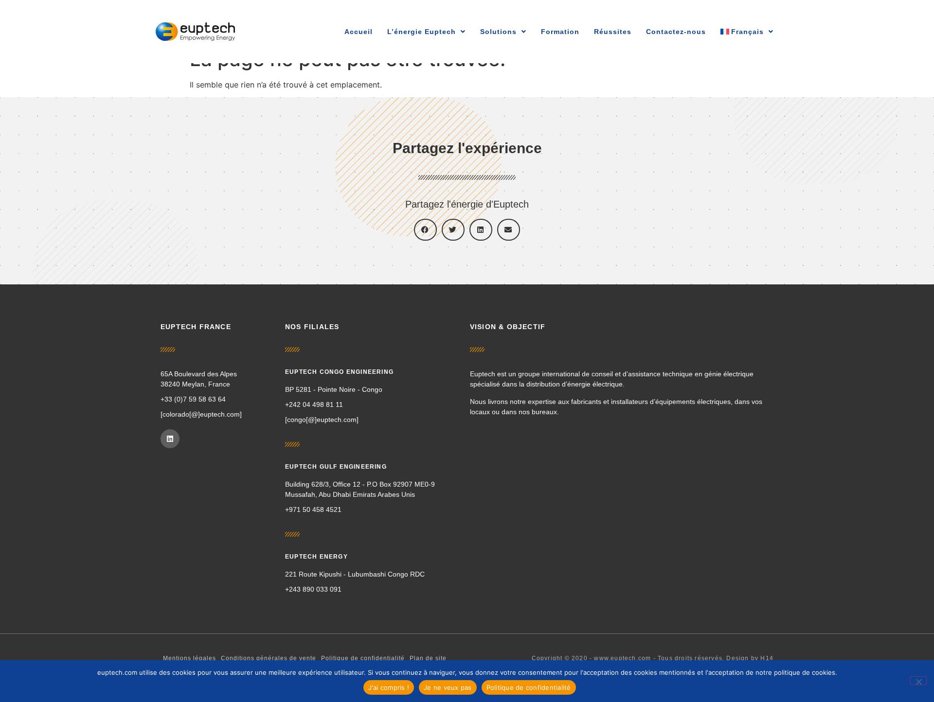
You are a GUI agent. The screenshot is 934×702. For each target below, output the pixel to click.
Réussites (612, 31)
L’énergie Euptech (421, 31)
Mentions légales (189, 658)
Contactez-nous (676, 31)
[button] (425, 230)
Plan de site (428, 658)
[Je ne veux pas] (918, 680)
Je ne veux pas (448, 687)
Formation (560, 31)
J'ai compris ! (389, 687)
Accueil (358, 31)
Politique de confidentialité (363, 658)
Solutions (498, 31)
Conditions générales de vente (268, 658)
